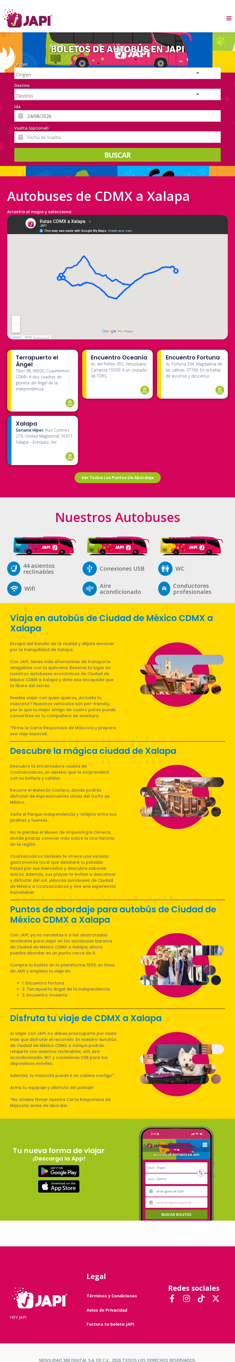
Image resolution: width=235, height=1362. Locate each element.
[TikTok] (201, 1298)
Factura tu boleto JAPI (110, 1324)
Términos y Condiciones (112, 1295)
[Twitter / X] (216, 1298)
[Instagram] (187, 1298)
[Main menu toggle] (229, 18)
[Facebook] (172, 1298)
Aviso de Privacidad (107, 1310)
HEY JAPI (18, 1317)
